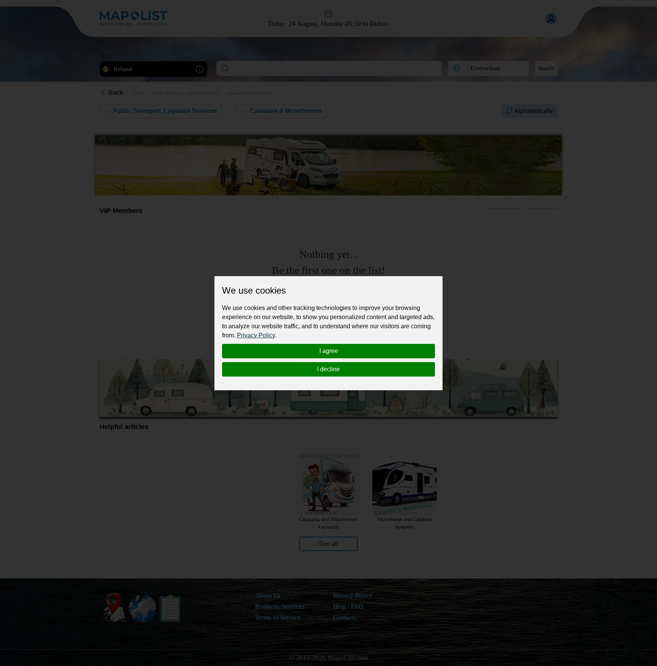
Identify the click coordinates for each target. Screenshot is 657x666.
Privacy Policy (256, 335)
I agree (328, 351)
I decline (328, 369)
